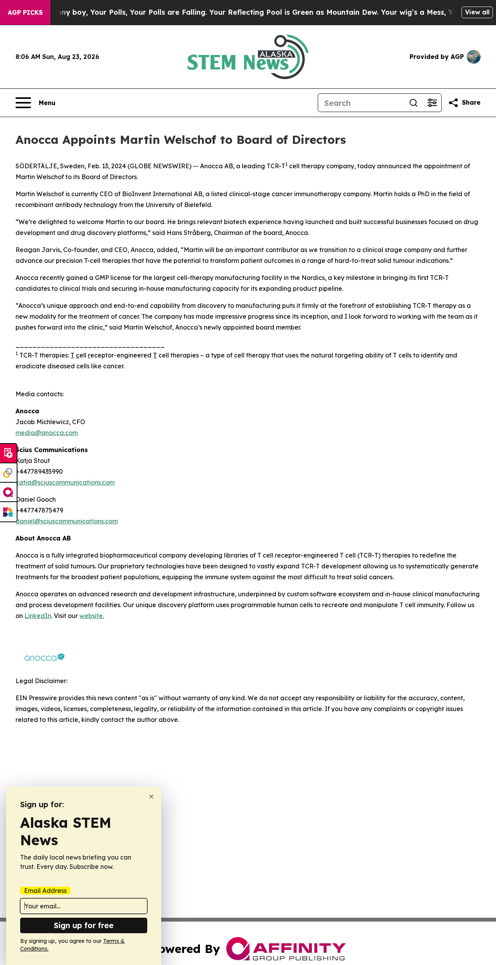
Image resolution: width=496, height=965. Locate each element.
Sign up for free (84, 925)
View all (477, 12)
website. (91, 616)
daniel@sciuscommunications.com (67, 521)
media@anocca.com (47, 433)
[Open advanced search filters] (432, 103)
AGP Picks (25, 12)
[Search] (413, 103)
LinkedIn (37, 616)
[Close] (151, 796)
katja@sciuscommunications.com (65, 482)
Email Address (45, 890)
